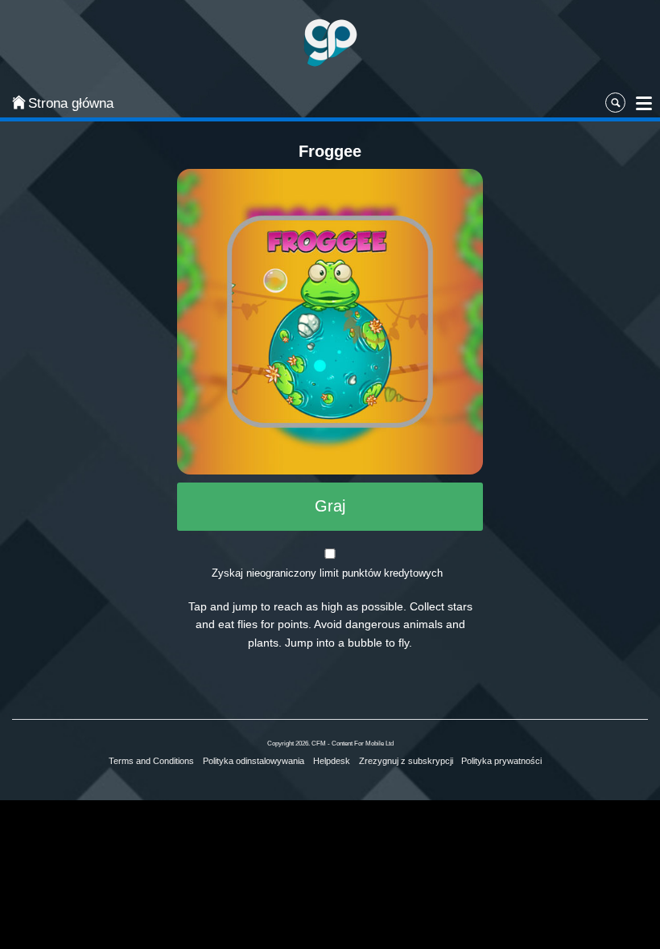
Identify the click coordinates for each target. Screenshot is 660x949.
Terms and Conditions (151, 761)
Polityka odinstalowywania (253, 761)
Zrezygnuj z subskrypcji (406, 761)
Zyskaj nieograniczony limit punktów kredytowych (327, 573)
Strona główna (70, 103)
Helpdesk (331, 761)
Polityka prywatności (501, 761)
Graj (330, 506)
